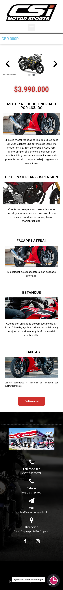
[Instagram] (38, 541)
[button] (31, 27)
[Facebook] (25, 541)
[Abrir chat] (53, 580)
